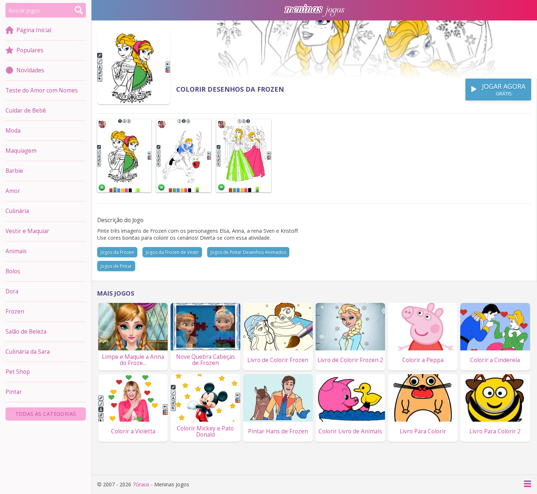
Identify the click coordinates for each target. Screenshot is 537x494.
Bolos (12, 271)
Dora (11, 291)
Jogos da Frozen (117, 252)
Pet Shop (17, 372)
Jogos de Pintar (116, 266)
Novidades (30, 70)
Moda (12, 130)
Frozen (14, 311)
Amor (12, 191)
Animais (16, 251)
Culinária (17, 211)
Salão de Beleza (25, 331)
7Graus (141, 484)
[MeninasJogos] (314, 10)
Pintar (13, 392)
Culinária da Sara (27, 352)
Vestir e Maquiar (27, 231)
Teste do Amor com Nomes (41, 90)
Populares (29, 50)
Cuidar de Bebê (25, 110)
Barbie (14, 171)
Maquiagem (21, 151)
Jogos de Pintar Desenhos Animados (248, 252)
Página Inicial (33, 30)
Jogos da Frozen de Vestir (172, 252)
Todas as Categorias (45, 413)
